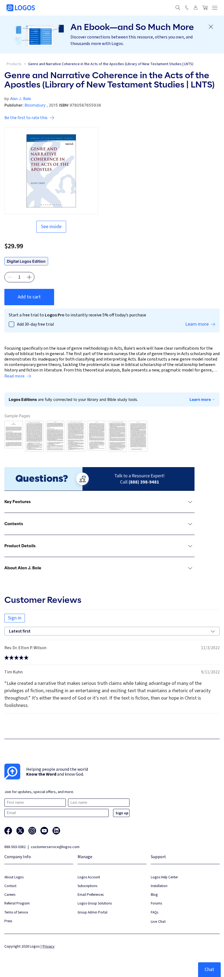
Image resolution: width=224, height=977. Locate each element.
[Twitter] (20, 830)
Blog (154, 894)
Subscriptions (87, 886)
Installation (159, 886)
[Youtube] (44, 830)
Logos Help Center (164, 877)
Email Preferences (91, 894)
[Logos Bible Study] (21, 7)
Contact (10, 886)
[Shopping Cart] (205, 7)
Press (8, 921)
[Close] (211, 26)
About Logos (13, 877)
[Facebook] (8, 830)
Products (14, 64)
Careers (9, 894)
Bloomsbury (35, 105)
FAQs (154, 912)
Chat (209, 969)
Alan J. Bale (20, 98)
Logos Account (89, 877)
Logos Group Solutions (95, 903)
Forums (156, 903)
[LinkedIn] (56, 830)
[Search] (177, 7)
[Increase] (29, 277)
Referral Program (17, 903)
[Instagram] (32, 830)
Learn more (200, 399)
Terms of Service (16, 912)
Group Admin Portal (92, 912)
